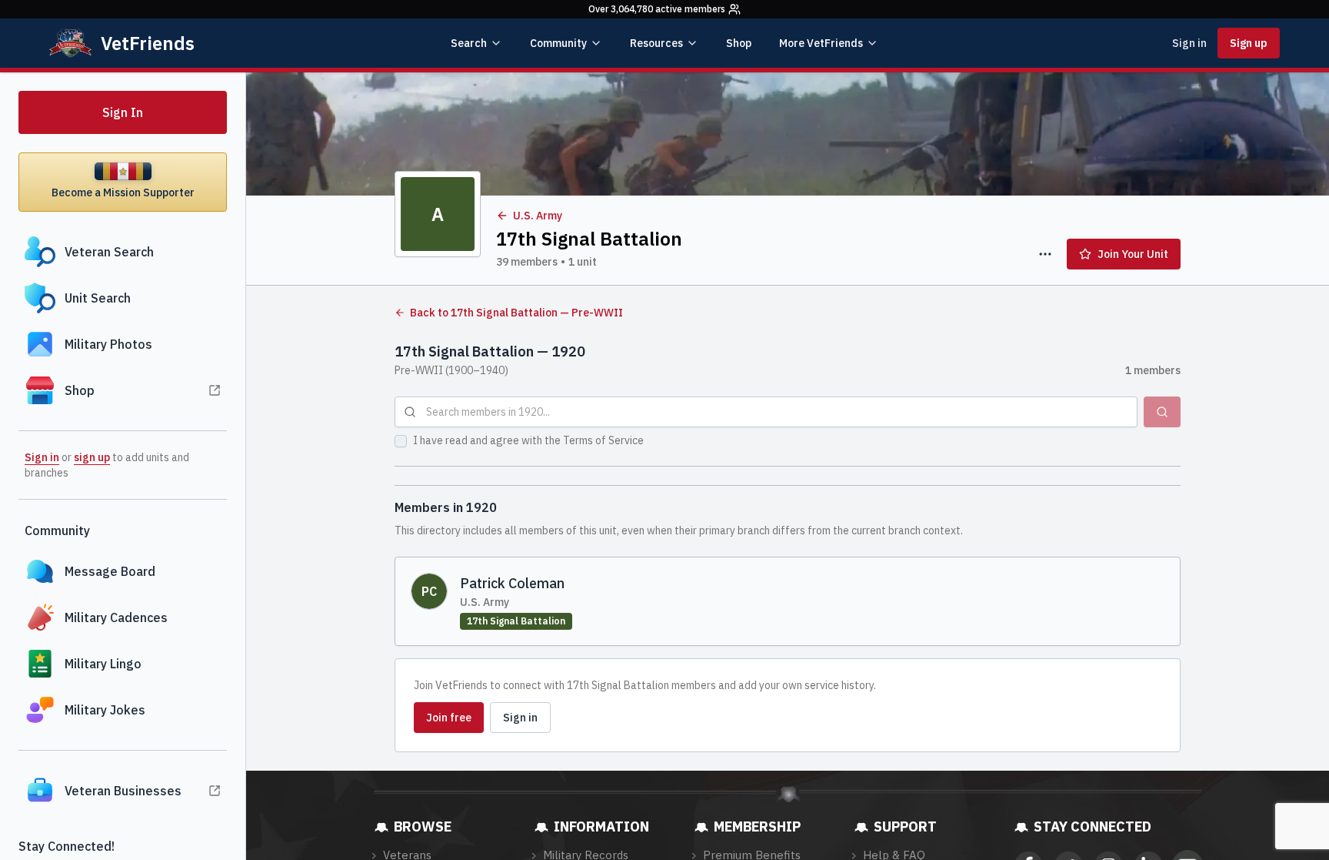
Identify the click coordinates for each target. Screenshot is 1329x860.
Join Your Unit (1133, 254)
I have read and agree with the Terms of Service (528, 440)
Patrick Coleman (512, 583)
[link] (788, 601)
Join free (448, 717)
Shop (738, 43)
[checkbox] (401, 441)
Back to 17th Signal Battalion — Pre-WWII (516, 313)
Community (558, 43)
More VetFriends (821, 43)
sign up (92, 457)
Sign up (1248, 43)
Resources (656, 43)
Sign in (1189, 43)
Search (469, 43)
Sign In (122, 112)
